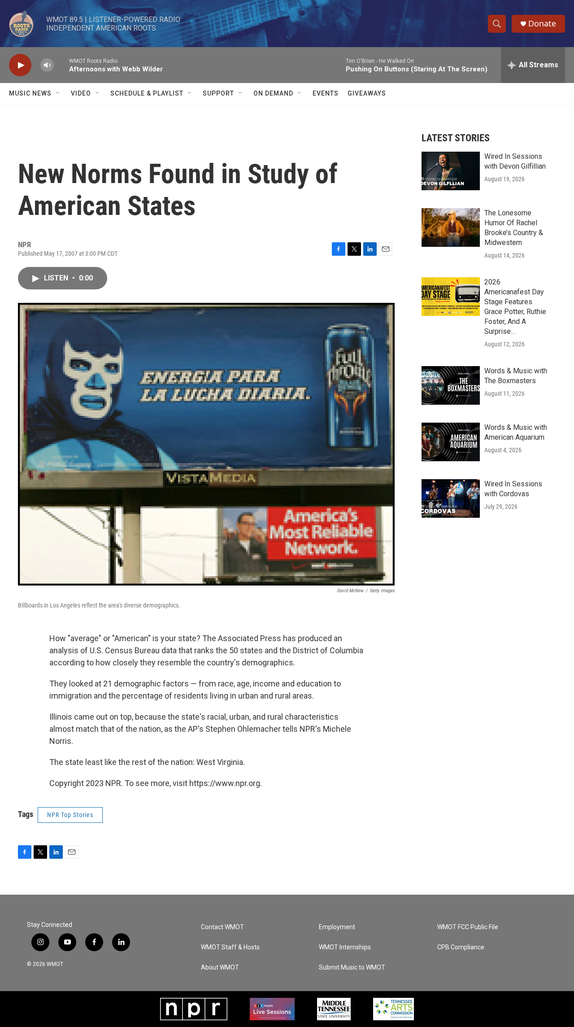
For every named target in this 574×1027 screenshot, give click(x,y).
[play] (20, 65)
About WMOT (220, 967)
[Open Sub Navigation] (58, 93)
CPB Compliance (460, 947)
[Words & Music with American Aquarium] (451, 442)
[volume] (47, 65)
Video (81, 93)
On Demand (273, 93)
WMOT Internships (345, 947)
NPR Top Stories (70, 814)
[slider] (61, 65)
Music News (30, 93)
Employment (337, 927)
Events (326, 93)
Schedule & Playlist (146, 93)
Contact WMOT (222, 927)
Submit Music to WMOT (352, 967)
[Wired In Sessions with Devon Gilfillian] (451, 171)
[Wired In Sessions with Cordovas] (451, 498)
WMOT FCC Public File (467, 927)
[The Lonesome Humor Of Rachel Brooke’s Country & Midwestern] (451, 227)
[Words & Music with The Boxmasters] (451, 385)
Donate (542, 23)
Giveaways (367, 93)
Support (218, 93)
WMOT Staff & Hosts (230, 947)
